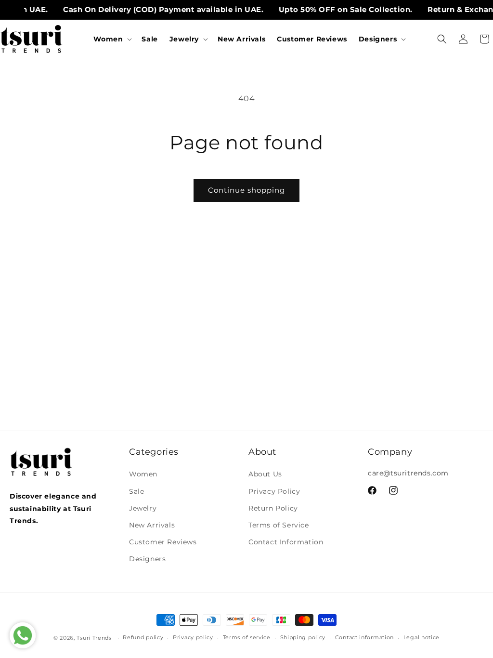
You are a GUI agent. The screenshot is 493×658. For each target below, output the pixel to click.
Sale (136, 491)
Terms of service (247, 637)
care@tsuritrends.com (408, 473)
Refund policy (143, 637)
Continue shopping (246, 190)
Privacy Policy (274, 491)
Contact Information (285, 542)
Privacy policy (193, 637)
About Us (265, 474)
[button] (112, 39)
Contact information (364, 637)
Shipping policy (303, 637)
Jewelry (142, 508)
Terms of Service (278, 525)
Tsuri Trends (94, 637)
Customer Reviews (163, 542)
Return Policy (273, 508)
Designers (147, 558)
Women (143, 474)
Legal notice (421, 637)
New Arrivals (152, 525)
